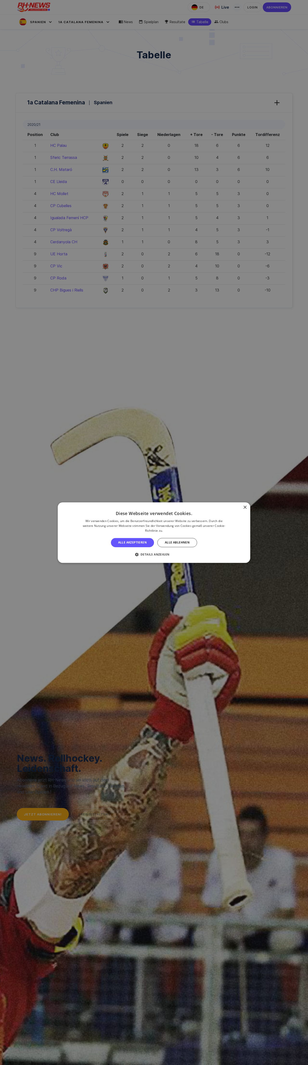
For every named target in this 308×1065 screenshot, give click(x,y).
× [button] (245, 507)
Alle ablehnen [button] (177, 542)
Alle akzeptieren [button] (132, 542)
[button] (154, 554)
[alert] (154, 532)
